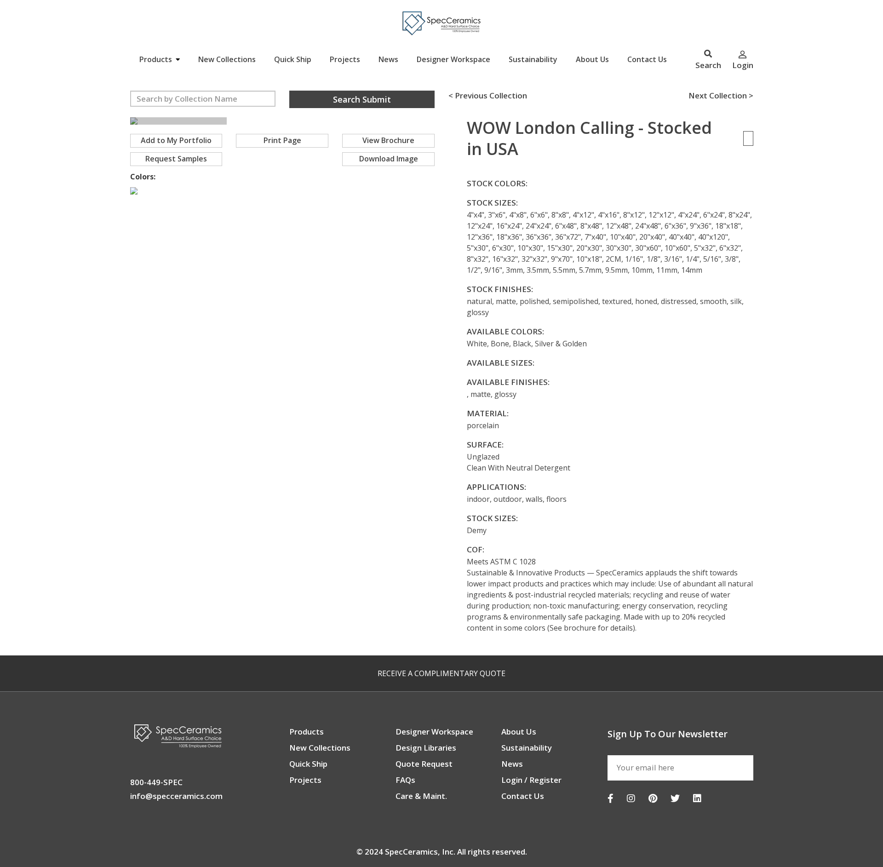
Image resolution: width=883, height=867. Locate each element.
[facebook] (611, 798)
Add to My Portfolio (176, 140)
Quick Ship (292, 59)
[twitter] (675, 798)
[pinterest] (652, 798)
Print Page (282, 140)
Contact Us (647, 59)
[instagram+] (631, 798)
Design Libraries (426, 747)
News (388, 59)
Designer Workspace (453, 59)
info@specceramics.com (176, 796)
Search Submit (362, 99)
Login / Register (531, 780)
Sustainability (533, 59)
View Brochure (388, 140)
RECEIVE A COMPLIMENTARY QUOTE (441, 673)
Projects (345, 59)
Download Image (388, 159)
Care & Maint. (421, 796)
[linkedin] (697, 798)
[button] (116, 122)
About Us (592, 59)
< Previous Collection (487, 95)
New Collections (227, 59)
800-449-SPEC (156, 782)
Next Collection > (720, 95)
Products (156, 59)
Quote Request (424, 763)
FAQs (405, 780)
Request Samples (176, 159)
